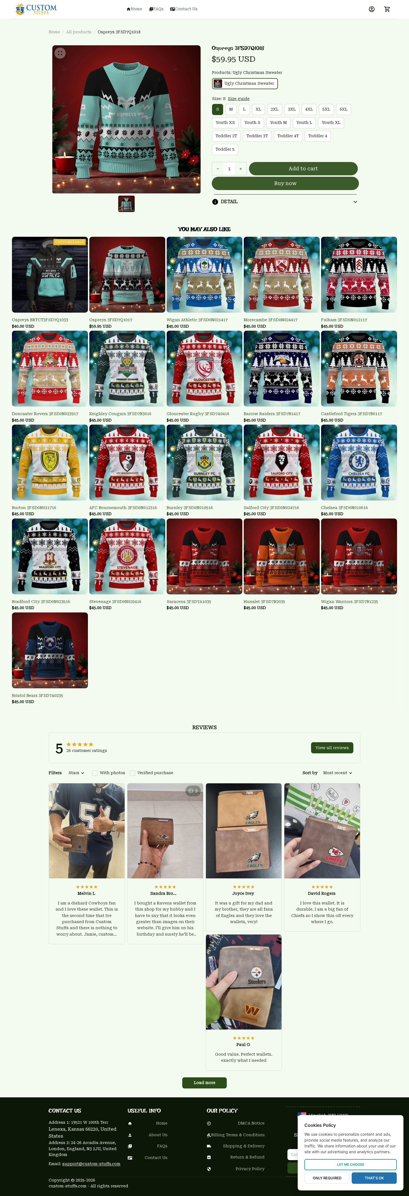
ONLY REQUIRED (327, 1178)
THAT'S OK (374, 1178)
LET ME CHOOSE (350, 1164)
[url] (91, 1164)
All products (79, 32)
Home (54, 32)
